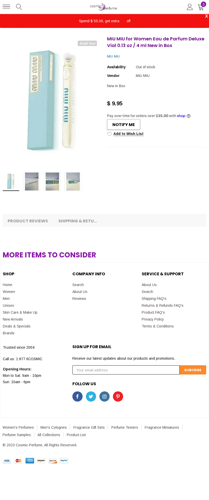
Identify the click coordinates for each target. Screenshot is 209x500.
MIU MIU (113, 56)
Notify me (123, 125)
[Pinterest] (118, 396)
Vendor (113, 76)
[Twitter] (91, 396)
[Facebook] (77, 396)
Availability (116, 67)
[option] (52, 102)
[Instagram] (104, 396)
